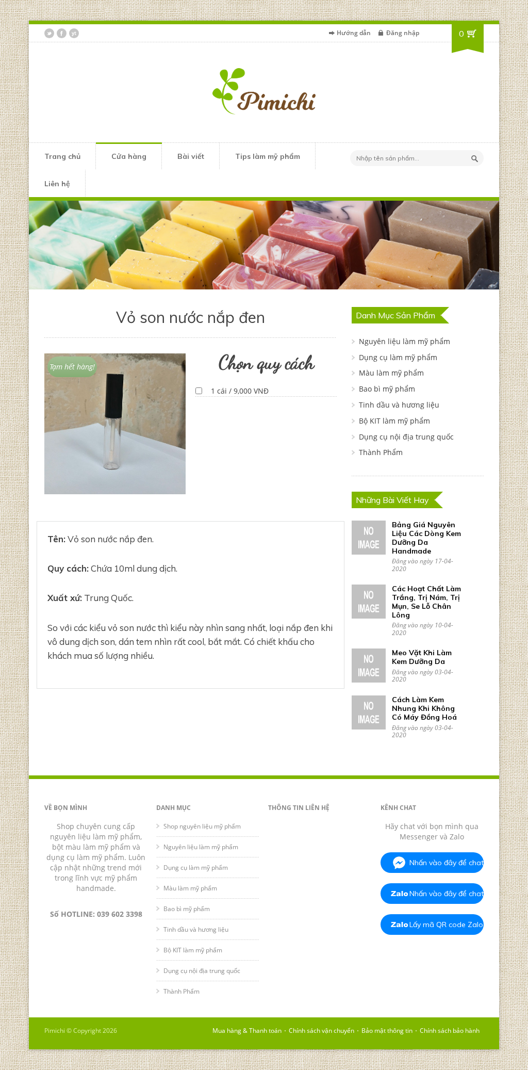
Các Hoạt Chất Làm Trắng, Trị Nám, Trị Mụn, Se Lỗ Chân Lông (426, 601)
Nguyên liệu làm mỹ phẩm (404, 341)
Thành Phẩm (381, 452)
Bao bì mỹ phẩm (387, 389)
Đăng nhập (402, 32)
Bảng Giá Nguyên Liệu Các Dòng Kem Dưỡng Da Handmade (426, 537)
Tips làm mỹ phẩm (267, 156)
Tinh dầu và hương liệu (399, 405)
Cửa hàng (128, 156)
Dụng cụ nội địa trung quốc (406, 437)
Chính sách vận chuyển (321, 1030)
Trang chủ (62, 156)
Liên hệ (57, 183)
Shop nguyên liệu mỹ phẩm (202, 826)
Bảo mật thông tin (386, 1030)
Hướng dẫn (354, 32)
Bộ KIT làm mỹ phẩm (394, 421)
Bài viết (190, 156)
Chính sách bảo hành (450, 1030)
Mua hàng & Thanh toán (247, 1030)
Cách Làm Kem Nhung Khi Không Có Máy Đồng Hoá (424, 708)
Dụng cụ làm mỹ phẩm (398, 357)
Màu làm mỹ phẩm (391, 373)
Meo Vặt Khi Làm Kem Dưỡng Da (422, 657)
